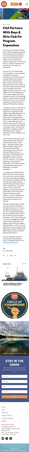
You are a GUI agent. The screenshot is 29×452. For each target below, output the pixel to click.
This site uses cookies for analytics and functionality (14, 450)
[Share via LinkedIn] (11, 255)
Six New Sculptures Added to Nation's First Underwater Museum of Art (13, 284)
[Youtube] (2, 438)
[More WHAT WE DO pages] (27, 412)
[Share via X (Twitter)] (7, 255)
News (4, 248)
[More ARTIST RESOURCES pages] (27, 415)
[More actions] (25, 24)
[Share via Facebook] (3, 255)
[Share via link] (15, 255)
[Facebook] (10, 438)
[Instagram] (6, 438)
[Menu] (26, 4)
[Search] (20, 4)
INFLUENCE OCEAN (14, 448)
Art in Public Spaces (8, 250)
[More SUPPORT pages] (27, 421)
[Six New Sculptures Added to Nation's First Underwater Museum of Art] (14, 273)
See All (24, 263)
